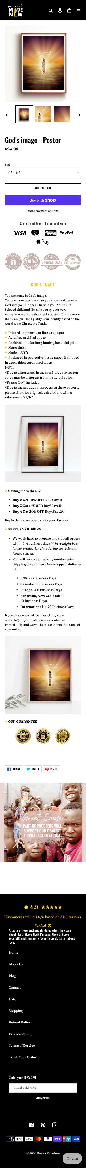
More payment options (43, 210)
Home (13, 952)
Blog (12, 976)
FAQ (12, 999)
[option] (24, 114)
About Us (16, 964)
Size (7, 164)
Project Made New (48, 1153)
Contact (15, 987)
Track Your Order (22, 1057)
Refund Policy (20, 1022)
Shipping (16, 1011)
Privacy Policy (20, 1034)
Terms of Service (22, 1045)
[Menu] (78, 10)
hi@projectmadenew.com (32, 620)
